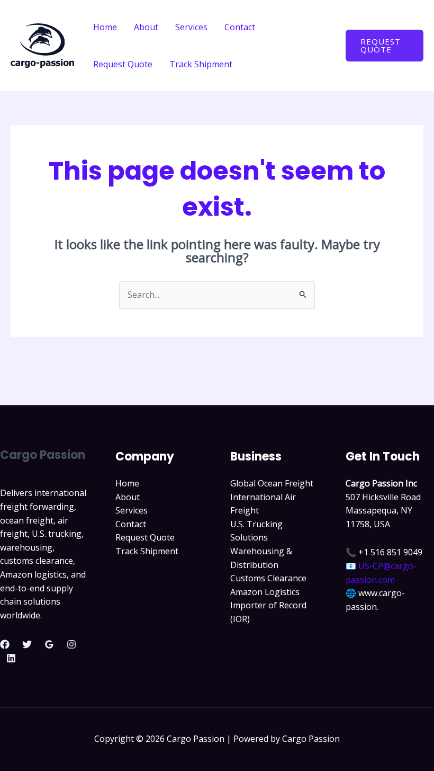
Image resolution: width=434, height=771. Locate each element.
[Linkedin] (11, 658)
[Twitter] (27, 644)
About (146, 27)
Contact (239, 27)
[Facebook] (5, 644)
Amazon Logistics (265, 592)
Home (105, 27)
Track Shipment (200, 64)
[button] (384, 45)
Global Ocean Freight (271, 483)
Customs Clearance (268, 578)
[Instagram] (71, 644)
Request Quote (122, 64)
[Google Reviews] (49, 644)
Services (191, 27)
